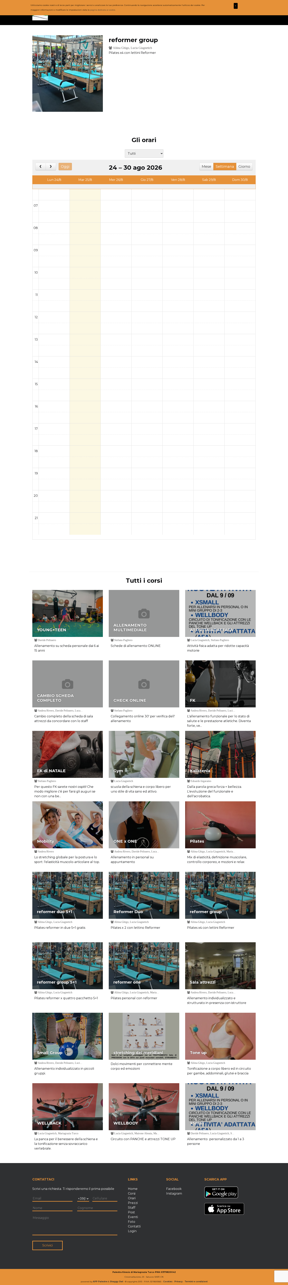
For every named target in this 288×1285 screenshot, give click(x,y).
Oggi (65, 166)
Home (133, 1189)
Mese (206, 166)
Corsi (131, 1193)
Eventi (133, 1217)
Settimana (225, 166)
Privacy (178, 1281)
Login (132, 1231)
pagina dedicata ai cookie (102, 10)
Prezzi (133, 1203)
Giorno (244, 166)
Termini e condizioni (196, 1281)
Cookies (167, 1281)
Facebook (174, 1189)
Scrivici (47, 1245)
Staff (131, 1207)
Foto (131, 1222)
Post (131, 1212)
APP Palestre (100, 1281)
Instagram (174, 1193)
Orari (132, 1198)
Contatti (134, 1226)
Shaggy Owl (116, 1281)
